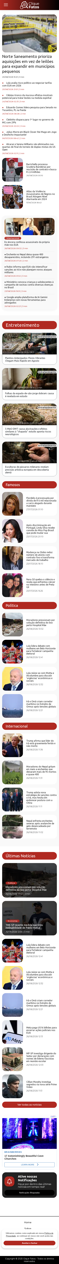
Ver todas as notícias (29, 1104)
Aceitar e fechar (29, 1243)
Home (27, 1222)
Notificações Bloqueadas (29, 1193)
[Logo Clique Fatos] (29, 5)
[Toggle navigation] (5, 5)
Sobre (27, 1228)
